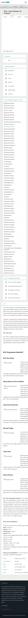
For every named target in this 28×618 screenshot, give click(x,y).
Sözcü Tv (10, 74)
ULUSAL (15, 6)
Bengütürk (11, 70)
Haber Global (11, 90)
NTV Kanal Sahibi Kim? (14, 298)
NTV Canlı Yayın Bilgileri (14, 282)
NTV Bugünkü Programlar (15, 286)
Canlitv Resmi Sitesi (6, 609)
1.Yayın (5, 17)
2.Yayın (12, 17)
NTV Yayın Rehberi (13, 294)
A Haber (10, 94)
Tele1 (9, 78)
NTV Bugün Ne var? (8, 51)
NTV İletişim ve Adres (14, 290)
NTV (9, 60)
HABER (21, 6)
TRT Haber (11, 86)
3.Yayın (19, 17)
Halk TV (10, 82)
